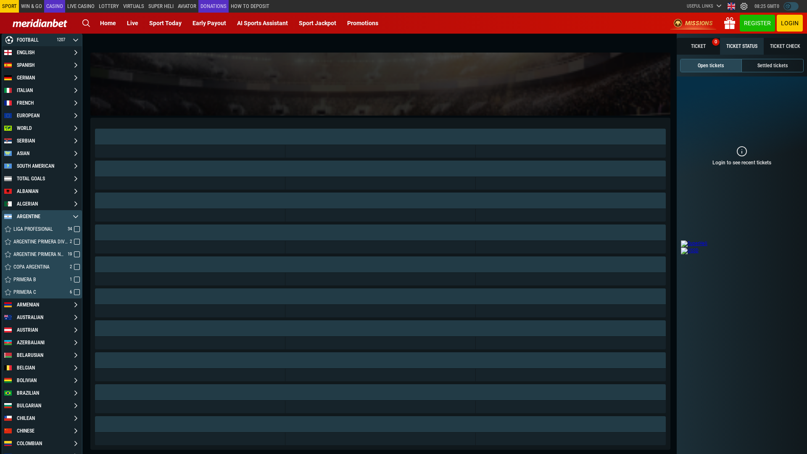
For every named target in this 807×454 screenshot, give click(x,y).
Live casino (81, 6)
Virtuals (133, 6)
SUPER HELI (161, 6)
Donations (213, 6)
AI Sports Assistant (262, 23)
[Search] (86, 23)
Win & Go (31, 6)
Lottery (109, 6)
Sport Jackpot (317, 23)
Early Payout (209, 23)
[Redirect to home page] (40, 23)
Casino (54, 6)
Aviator (187, 6)
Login (790, 23)
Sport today (165, 23)
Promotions (362, 23)
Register (757, 23)
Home (108, 23)
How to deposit (250, 6)
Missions (699, 23)
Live (132, 23)
